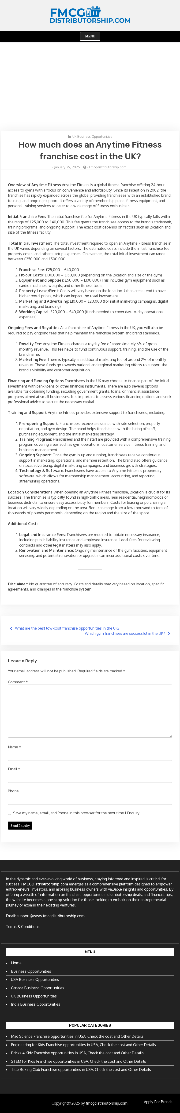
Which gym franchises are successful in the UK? (125, 633)
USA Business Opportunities (35, 979)
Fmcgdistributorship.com (107, 167)
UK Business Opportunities (92, 136)
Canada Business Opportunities (37, 988)
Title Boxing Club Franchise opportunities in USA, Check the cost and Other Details (81, 1069)
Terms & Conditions (23, 926)
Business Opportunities (31, 971)
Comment (18, 682)
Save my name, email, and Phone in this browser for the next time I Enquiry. (76, 813)
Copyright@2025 (66, 1103)
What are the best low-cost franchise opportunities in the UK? (67, 628)
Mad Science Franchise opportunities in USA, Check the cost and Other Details (77, 1036)
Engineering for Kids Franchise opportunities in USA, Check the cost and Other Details (83, 1044)
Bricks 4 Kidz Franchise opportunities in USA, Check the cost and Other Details (77, 1053)
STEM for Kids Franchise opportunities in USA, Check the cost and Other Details (78, 1061)
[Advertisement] (90, 86)
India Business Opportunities (35, 1004)
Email (14, 769)
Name (14, 747)
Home (16, 963)
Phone (13, 791)
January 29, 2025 (67, 167)
